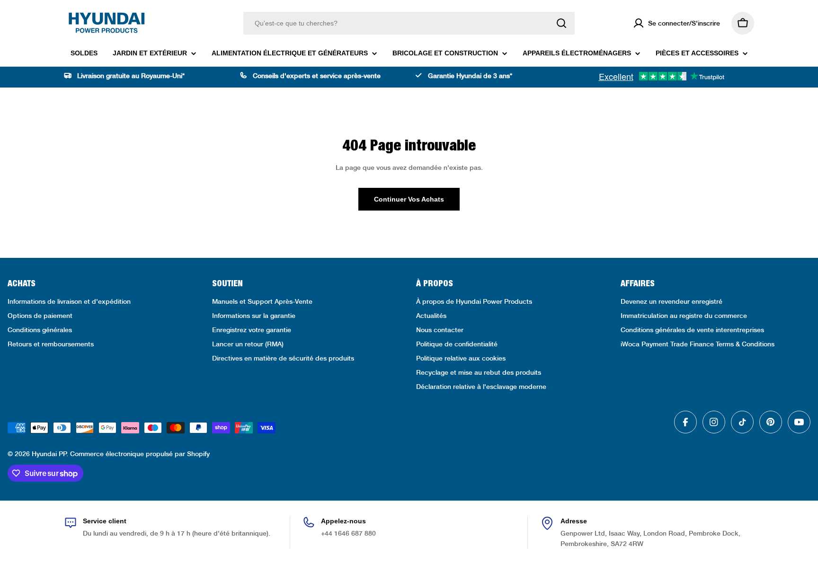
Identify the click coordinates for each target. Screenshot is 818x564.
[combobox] (409, 23)
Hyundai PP (49, 454)
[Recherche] (561, 23)
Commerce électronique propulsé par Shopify (140, 454)
